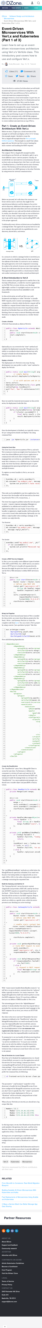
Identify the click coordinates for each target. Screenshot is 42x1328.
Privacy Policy (7, 1284)
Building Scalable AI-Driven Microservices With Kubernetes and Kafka (19, 1191)
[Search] (38, 2)
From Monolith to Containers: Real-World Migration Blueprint (21, 1184)
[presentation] (23, 1113)
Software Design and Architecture (21, 16)
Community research (9, 1248)
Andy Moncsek (14, 64)
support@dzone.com (9, 1301)
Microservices (9, 18)
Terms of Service (8, 1281)
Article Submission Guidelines (13, 1263)
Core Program (7, 1270)
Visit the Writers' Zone (10, 1273)
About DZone (6, 1242)
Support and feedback (10, 1245)
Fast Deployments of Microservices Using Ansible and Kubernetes (20, 1198)
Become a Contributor (10, 1266)
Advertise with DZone (9, 1255)
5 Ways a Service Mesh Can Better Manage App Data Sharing (19, 1205)
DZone (4, 16)
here (16, 623)
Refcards (5, 8)
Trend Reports (16, 8)
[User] (32, 3)
